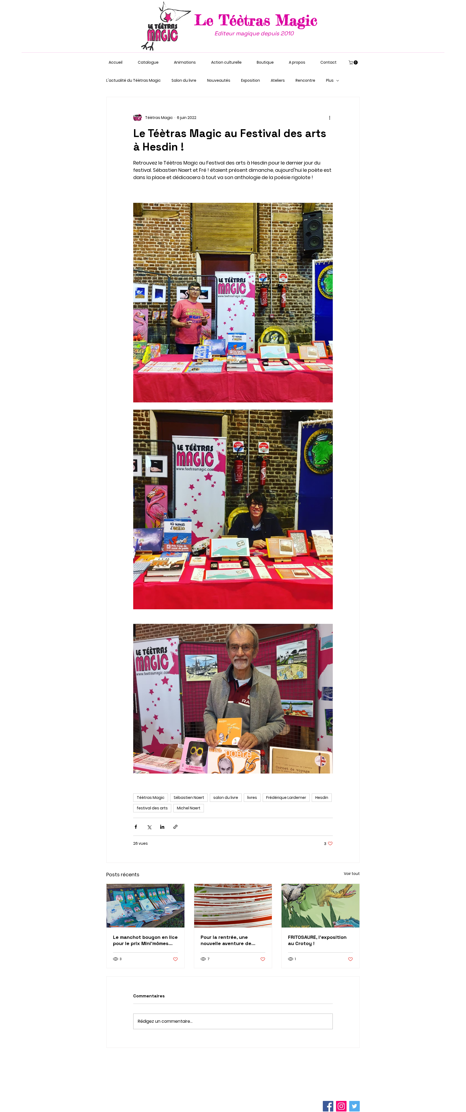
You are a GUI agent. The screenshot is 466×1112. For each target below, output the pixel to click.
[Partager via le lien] (175, 826)
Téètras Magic (151, 797)
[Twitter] (354, 1106)
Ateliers (278, 80)
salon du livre (225, 797)
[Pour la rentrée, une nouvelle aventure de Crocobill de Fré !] (233, 906)
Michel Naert (188, 808)
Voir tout (352, 873)
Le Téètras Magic (255, 20)
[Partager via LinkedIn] (162, 826)
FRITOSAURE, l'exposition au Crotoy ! (317, 940)
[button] (354, 62)
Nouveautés (218, 80)
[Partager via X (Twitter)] (149, 826)
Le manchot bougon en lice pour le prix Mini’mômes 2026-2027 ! (145, 940)
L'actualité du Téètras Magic (133, 80)
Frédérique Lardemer (286, 797)
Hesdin (321, 797)
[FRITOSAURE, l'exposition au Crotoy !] (320, 906)
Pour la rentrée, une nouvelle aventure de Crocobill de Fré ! (226, 940)
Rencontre (305, 80)
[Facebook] (328, 1106)
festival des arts (152, 808)
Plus (330, 80)
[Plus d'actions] (329, 117)
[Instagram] (341, 1106)
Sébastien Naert (189, 797)
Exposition (250, 80)
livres (252, 797)
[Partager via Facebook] (135, 826)
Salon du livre (184, 80)
